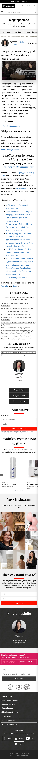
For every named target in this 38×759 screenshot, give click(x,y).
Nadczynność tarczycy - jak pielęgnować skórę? (16, 314)
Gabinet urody (7, 708)
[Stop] (10, 77)
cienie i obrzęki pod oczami (12, 149)
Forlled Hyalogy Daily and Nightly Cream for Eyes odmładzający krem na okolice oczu (19, 227)
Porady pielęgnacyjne (11, 126)
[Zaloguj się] (24, 6)
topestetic (3, 36)
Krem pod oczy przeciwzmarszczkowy (13, 355)
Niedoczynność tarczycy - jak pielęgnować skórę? (17, 308)
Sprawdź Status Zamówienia (9, 700)
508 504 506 (6, 696)
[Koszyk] (34, 6)
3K (32, 738)
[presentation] (1, 475)
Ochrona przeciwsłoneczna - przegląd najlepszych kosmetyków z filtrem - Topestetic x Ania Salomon (17, 332)
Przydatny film (19, 396)
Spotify (15, 286)
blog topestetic (19, 20)
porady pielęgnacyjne (22, 36)
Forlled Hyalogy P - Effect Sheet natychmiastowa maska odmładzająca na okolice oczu (18, 236)
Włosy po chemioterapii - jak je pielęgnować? (15, 328)
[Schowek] (29, 6)
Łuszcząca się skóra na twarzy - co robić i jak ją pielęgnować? (16, 318)
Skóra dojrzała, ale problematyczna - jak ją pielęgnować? (14, 304)
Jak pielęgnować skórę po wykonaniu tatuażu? (16, 336)
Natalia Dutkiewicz (17, 43)
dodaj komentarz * (19, 428)
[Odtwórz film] (19, 70)
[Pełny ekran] (32, 77)
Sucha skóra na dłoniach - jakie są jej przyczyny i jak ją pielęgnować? (18, 324)
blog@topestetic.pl (19, 642)
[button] (15, 490)
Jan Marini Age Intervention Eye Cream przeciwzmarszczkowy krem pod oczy (18, 252)
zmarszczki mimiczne (18, 167)
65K (21, 738)
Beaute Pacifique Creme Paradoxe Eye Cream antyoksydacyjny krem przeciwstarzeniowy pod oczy (19, 262)
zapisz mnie (19, 603)
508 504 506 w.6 (20, 640)
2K (21, 744)
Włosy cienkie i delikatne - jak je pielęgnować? (16, 339)
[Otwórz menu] (2, 12)
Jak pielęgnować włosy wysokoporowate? (14, 311)
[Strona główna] (8, 6)
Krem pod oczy (6, 352)
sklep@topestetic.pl (9, 712)
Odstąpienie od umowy (8, 704)
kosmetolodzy (22, 188)
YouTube (4, 286)
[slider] (23, 77)
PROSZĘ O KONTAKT (28, 662)
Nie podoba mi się (19, 401)
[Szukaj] (35, 12)
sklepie (14, 588)
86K (10, 738)
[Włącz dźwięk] (14, 77)
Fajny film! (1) (19, 390)
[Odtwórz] (6, 77)
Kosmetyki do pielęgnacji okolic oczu (24, 352)
